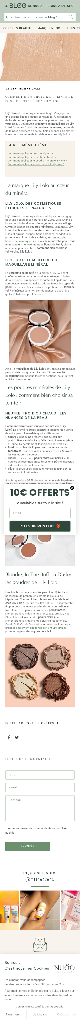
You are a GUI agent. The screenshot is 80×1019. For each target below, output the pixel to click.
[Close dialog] (72, 488)
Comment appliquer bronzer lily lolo (29, 153)
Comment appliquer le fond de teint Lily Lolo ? (36, 164)
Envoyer (28, 846)
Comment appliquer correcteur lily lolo (31, 157)
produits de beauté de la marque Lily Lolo (35, 239)
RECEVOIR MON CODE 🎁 (40, 526)
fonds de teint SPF (46, 627)
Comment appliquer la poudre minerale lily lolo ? (37, 160)
